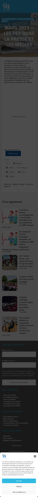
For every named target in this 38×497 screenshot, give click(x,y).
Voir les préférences (19, 492)
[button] (35, 456)
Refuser (19, 486)
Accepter (19, 481)
